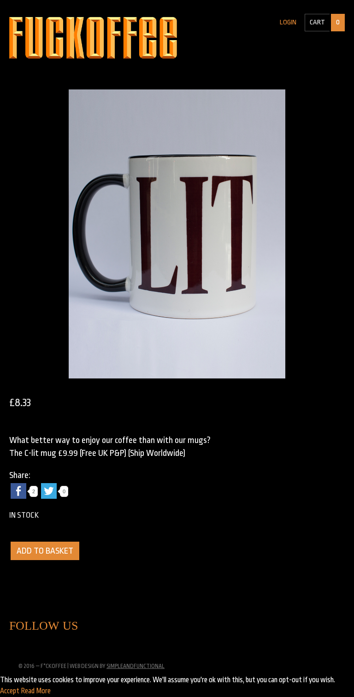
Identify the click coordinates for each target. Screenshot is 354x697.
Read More (36, 691)
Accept (9, 691)
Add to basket (45, 551)
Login (288, 22)
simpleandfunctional (135, 666)
